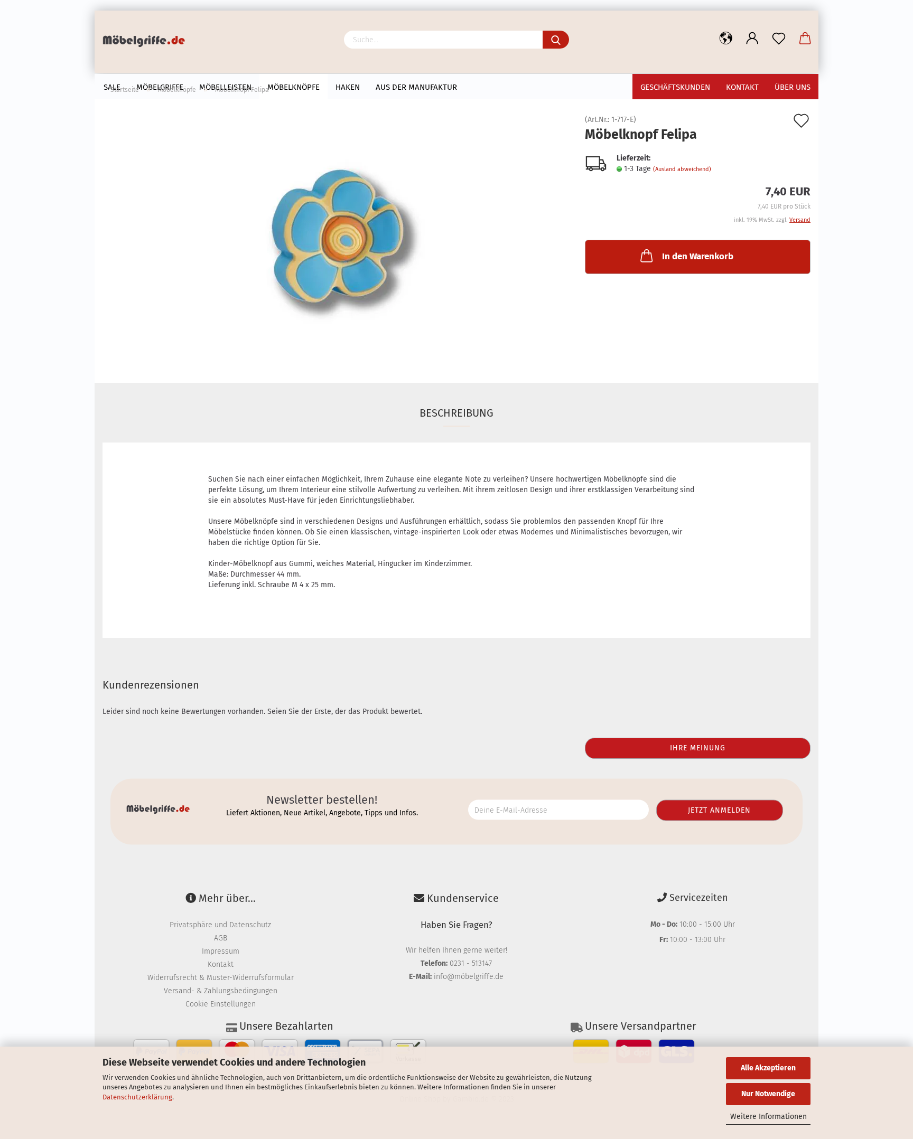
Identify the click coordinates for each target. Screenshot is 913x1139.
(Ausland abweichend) (682, 169)
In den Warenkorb (697, 256)
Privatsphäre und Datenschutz (220, 924)
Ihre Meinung (697, 747)
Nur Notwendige (768, 1093)
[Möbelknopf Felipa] (336, 234)
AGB (220, 938)
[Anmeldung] (752, 38)
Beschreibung (456, 413)
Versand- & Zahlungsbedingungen (220, 990)
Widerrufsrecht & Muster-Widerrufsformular (220, 977)
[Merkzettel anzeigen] (779, 38)
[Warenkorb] (805, 38)
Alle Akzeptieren (768, 1067)
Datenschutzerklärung (137, 1097)
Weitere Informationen (768, 1116)
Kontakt (221, 964)
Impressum (220, 951)
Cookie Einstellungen (220, 1004)
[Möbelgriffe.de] (148, 42)
